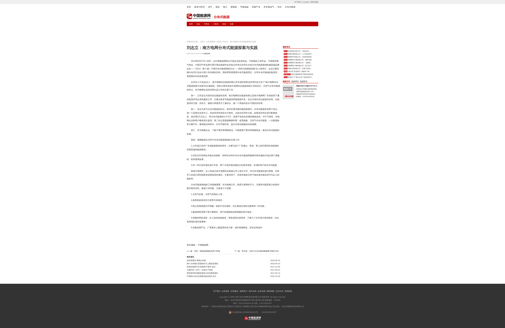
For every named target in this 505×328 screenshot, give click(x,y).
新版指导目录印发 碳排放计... (306, 94)
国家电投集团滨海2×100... (305, 91)
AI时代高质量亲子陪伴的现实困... (302, 74)
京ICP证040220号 (268, 312)
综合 (198, 24)
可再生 (207, 24)
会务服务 (225, 291)
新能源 (234, 7)
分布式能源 (290, 7)
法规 (231, 24)
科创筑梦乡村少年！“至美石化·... (299, 51)
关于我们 (216, 291)
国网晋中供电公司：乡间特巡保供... (300, 57)
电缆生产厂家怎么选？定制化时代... (300, 77)
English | (306, 2)
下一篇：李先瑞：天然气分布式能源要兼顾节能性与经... (257, 251)
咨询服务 (234, 291)
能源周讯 (295, 81)
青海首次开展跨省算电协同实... (307, 89)
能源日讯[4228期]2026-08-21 (306, 86)
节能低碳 (244, 7)
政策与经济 (199, 7)
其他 (224, 24)
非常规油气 (269, 7)
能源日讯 (286, 81)
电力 (225, 7)
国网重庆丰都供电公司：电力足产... (300, 66)
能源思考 (303, 81)
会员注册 (261, 291)
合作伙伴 (279, 291)
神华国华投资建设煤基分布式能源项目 (202, 273)
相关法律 (252, 291)
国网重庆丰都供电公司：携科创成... (300, 60)
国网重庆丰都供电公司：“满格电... (300, 63)
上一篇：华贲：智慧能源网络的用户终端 (203, 251)
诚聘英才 (243, 291)
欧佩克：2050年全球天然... (305, 96)
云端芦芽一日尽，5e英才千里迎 (200, 270)
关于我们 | (298, 2)
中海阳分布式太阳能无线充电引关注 (201, 276)
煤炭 (218, 7)
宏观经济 (287, 74)
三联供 (216, 24)
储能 (285, 71)
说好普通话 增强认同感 (196, 260)
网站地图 (314, 2)
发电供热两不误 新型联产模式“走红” (201, 267)
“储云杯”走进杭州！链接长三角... (299, 71)
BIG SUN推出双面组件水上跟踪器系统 (202, 264)
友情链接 (288, 291)
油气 (210, 7)
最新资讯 (286, 47)
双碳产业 (256, 7)
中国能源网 (206, 54)
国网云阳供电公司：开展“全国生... (300, 68)
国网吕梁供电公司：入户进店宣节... (300, 54)
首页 (189, 7)
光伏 (279, 7)
